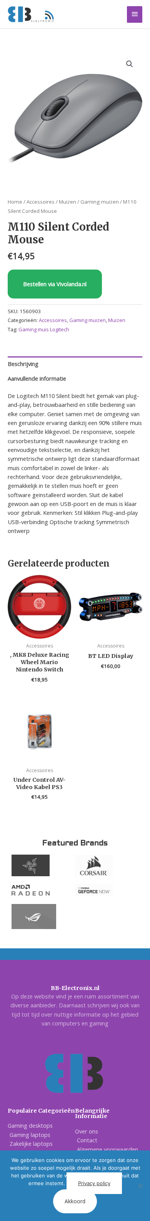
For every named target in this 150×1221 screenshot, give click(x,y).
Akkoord (75, 1201)
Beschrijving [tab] (23, 364)
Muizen (67, 201)
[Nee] (140, 1186)
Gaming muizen (99, 201)
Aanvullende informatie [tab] (37, 378)
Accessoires (41, 201)
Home (15, 201)
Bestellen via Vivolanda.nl (55, 284)
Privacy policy (94, 1183)
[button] (130, 64)
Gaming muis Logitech (43, 329)
